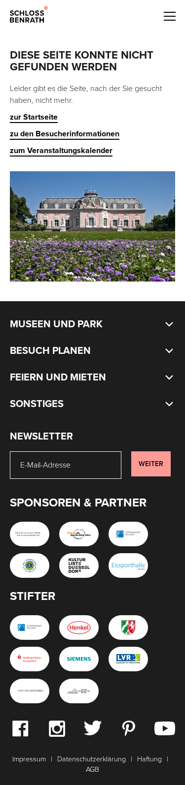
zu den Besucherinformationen (64, 134)
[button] (169, 15)
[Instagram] (56, 728)
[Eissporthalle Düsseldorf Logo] (128, 565)
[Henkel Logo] (79, 627)
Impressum (29, 759)
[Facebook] (20, 728)
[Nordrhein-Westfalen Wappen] (128, 627)
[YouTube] (164, 728)
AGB (92, 769)
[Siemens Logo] (79, 659)
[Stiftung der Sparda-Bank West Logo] (79, 534)
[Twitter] (92, 727)
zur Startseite (34, 117)
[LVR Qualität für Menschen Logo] (128, 659)
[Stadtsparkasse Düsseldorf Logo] (29, 659)
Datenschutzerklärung (91, 759)
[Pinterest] (128, 728)
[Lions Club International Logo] (29, 565)
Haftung (149, 759)
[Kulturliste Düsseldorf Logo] (79, 565)
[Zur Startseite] (29, 14)
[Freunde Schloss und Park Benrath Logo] (79, 691)
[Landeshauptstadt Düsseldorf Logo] (128, 534)
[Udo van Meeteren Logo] (29, 691)
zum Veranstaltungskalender (61, 151)
